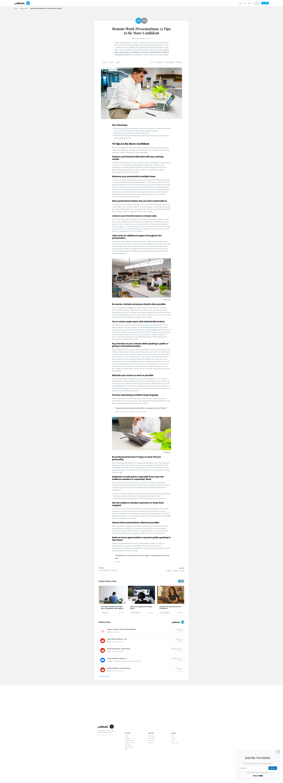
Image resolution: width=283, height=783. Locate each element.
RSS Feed (150, 742)
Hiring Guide (128, 745)
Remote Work (23, 8)
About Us (173, 733)
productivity (149, 325)
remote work (114, 570)
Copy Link (105, 62)
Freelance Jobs (151, 738)
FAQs (172, 740)
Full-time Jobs (151, 736)
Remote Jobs (151, 740)
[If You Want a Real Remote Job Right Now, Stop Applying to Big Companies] (112, 603)
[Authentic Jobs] (22, 3)
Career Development (169, 62)
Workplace (179, 62)
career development (104, 570)
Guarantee (127, 738)
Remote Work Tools (130, 742)
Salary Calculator (129, 747)
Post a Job (265, 3)
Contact (250, 3)
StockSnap (166, 299)
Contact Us (174, 738)
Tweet (118, 62)
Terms (177, 742)
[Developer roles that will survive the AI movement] (170, 603)
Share (111, 62)
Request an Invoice (129, 740)
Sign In (257, 3)
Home (15, 8)
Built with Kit (258, 775)
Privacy (173, 742)
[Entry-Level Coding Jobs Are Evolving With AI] (141, 603)
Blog (245, 3)
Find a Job (151, 733)
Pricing (240, 3)
